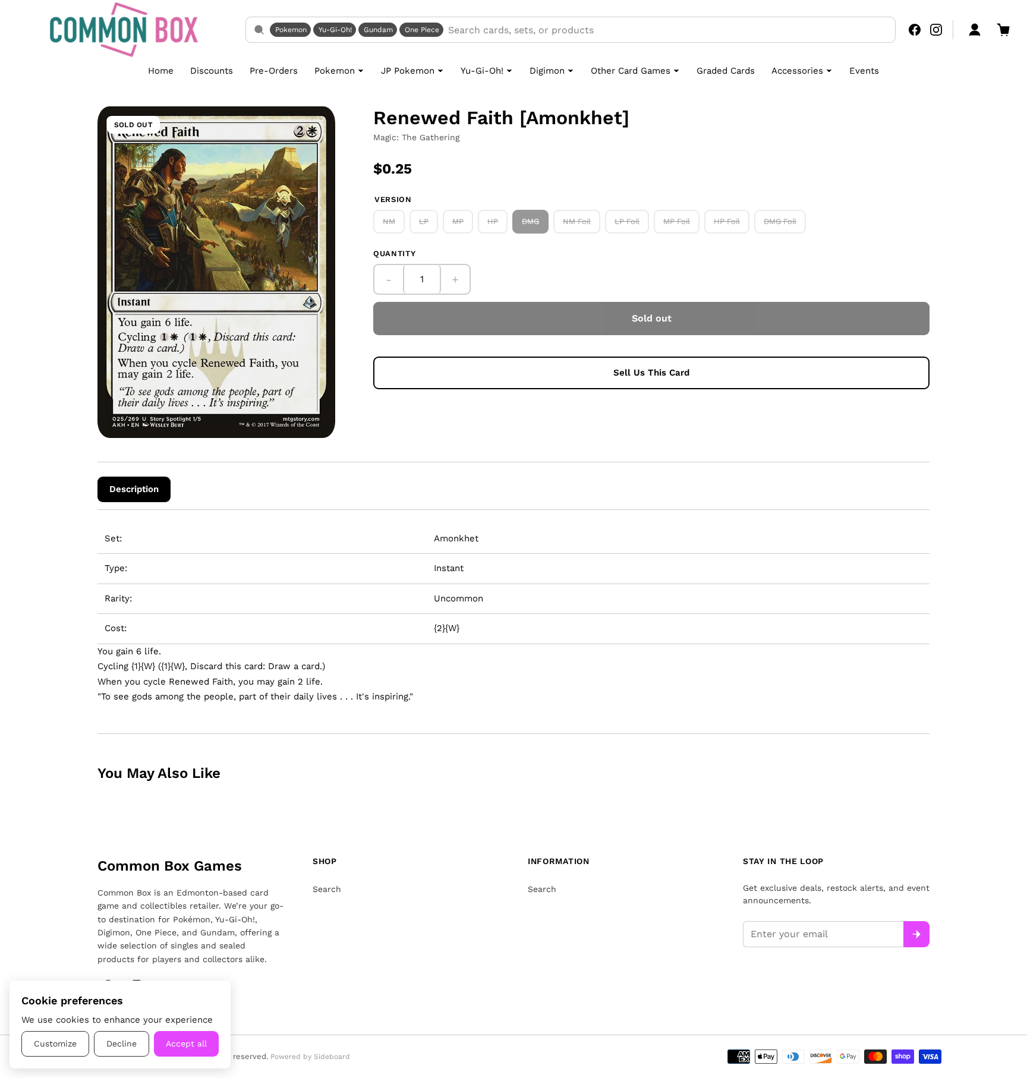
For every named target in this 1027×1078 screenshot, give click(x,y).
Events (864, 70)
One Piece (422, 30)
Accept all (186, 1043)
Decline (121, 1043)
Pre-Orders (274, 70)
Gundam (378, 30)
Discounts (211, 70)
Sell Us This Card (651, 372)
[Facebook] (914, 29)
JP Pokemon (407, 70)
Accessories (797, 70)
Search (327, 889)
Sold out (652, 318)
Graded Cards (726, 70)
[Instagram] (936, 29)
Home (161, 70)
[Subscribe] (916, 934)
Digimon (547, 70)
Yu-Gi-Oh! (335, 30)
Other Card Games (630, 70)
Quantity (394, 253)
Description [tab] (134, 489)
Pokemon (291, 30)
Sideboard (332, 1056)
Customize (55, 1043)
